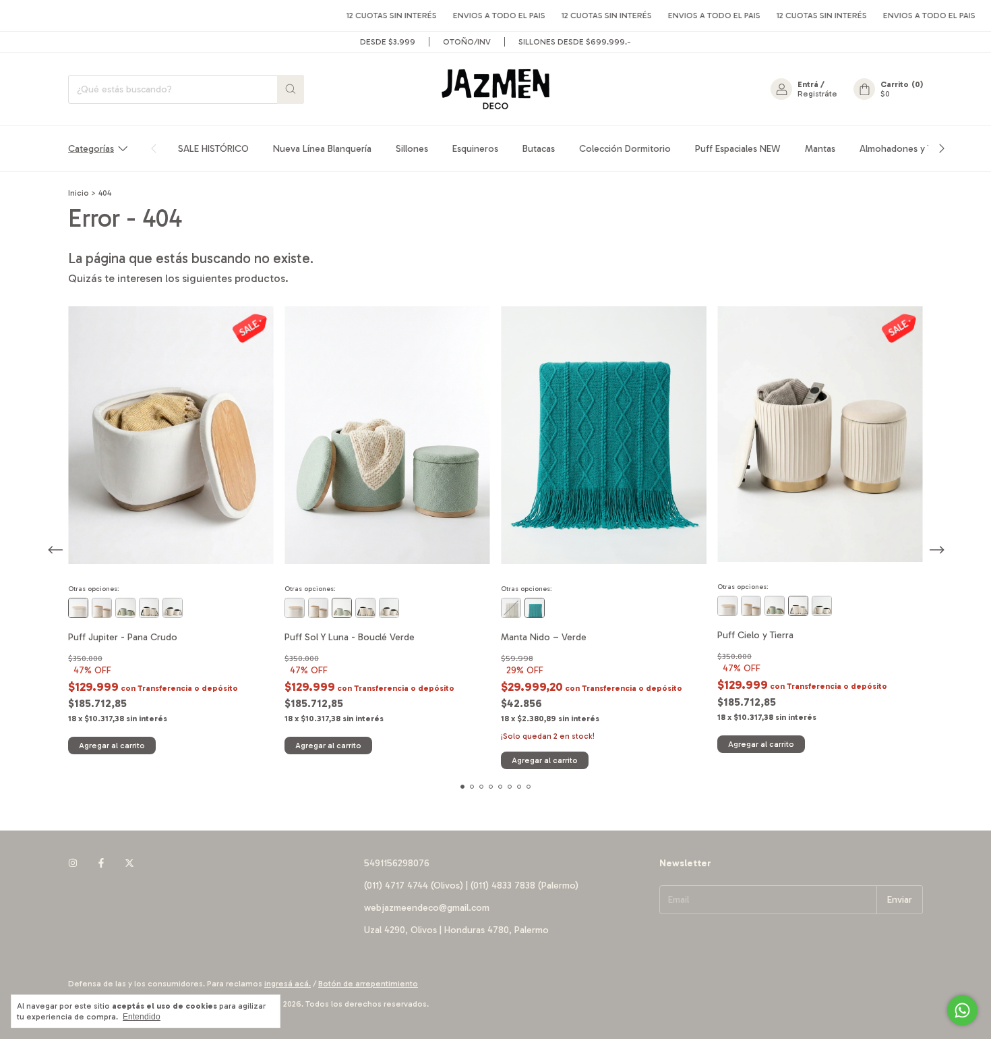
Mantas (820, 149)
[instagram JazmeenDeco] (73, 863)
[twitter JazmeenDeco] (129, 863)
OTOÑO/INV (467, 42)
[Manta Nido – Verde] (534, 608)
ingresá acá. (287, 983)
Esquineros (475, 149)
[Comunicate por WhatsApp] (962, 1010)
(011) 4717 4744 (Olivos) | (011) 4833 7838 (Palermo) (471, 885)
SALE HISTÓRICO (213, 149)
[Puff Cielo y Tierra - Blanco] (149, 608)
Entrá (808, 84)
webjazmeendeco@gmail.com (426, 908)
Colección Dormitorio (625, 149)
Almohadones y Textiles (909, 149)
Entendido (141, 1016)
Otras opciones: (93, 589)
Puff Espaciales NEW (738, 149)
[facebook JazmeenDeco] (101, 863)
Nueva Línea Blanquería (322, 149)
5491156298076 (396, 863)
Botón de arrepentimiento (368, 983)
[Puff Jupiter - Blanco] (78, 608)
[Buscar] (290, 89)
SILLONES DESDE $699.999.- (574, 42)
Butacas (538, 149)
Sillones (412, 149)
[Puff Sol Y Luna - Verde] (125, 608)
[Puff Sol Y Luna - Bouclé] (102, 608)
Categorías (91, 149)
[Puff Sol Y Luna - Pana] (172, 608)
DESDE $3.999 (387, 42)
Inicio (78, 193)
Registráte (817, 94)
